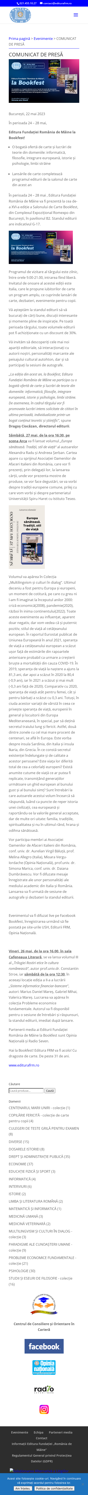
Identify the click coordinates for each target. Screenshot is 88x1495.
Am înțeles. (23, 1488)
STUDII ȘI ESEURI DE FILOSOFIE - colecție (40, 1278)
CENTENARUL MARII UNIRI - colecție (37, 1108)
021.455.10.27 (28, 3)
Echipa (38, 1432)
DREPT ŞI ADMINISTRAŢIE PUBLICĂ (36, 1156)
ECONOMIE (17, 1164)
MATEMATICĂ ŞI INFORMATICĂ (32, 1208)
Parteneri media (60, 1432)
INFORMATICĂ (20, 1179)
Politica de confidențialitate (54, 1488)
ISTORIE (15, 1194)
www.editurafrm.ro (24, 1065)
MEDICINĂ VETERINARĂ (27, 1223)
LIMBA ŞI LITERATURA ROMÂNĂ (33, 1201)
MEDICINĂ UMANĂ (23, 1216)
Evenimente (19, 1432)
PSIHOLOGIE (18, 1271)
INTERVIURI (18, 1186)
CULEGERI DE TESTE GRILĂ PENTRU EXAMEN (44, 1128)
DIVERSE (15, 1141)
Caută (50, 1091)
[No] (83, 1484)
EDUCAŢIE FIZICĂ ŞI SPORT (29, 1171)
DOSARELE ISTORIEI (24, 1149)
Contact (41, 1438)
